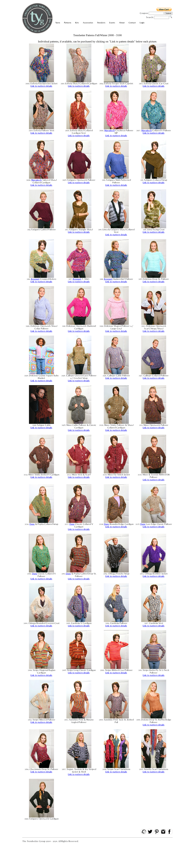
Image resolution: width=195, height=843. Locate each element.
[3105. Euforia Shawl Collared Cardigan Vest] (78, 128)
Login (142, 22)
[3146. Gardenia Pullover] (116, 621)
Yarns (57, 22)
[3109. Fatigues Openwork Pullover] (78, 178)
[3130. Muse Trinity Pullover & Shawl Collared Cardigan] (116, 423)
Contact (132, 22)
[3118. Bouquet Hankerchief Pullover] (116, 277)
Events (112, 22)
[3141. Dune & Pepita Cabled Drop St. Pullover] (78, 571)
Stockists (101, 22)
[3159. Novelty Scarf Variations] (153, 767)
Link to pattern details (41, 86)
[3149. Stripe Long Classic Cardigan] (78, 668)
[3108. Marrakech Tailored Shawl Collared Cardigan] (41, 178)
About (122, 22)
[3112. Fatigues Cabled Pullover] (41, 227)
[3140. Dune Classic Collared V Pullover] (41, 571)
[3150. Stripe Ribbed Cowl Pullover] (116, 668)
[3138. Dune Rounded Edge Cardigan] (116, 522)
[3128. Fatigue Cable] (41, 423)
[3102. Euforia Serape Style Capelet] (116, 81)
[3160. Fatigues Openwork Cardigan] (41, 817)
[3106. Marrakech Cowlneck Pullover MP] (116, 128)
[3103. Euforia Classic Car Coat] (153, 81)
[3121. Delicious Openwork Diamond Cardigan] (78, 324)
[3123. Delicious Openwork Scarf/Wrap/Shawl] (153, 324)
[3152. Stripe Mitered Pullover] (41, 717)
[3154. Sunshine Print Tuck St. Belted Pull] (116, 717)
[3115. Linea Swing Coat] (153, 227)
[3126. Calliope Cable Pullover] (116, 373)
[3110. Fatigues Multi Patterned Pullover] (116, 178)
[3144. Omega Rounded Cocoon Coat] (41, 621)
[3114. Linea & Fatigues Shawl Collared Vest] (116, 227)
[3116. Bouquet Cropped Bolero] (41, 277)
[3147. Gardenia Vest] (153, 621)
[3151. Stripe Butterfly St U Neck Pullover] (153, 668)
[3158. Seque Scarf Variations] (116, 767)
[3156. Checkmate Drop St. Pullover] (41, 767)
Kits (77, 22)
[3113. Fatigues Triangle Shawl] (78, 227)
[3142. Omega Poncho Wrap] (116, 571)
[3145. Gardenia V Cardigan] (78, 621)
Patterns (67, 22)
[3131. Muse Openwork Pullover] (153, 423)
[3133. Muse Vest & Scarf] (78, 472)
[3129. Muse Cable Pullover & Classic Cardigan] (78, 423)
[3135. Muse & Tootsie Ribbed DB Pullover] (153, 472)
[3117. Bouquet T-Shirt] (78, 277)
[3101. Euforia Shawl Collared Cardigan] (78, 81)
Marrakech (109, 130)
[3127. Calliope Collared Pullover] (153, 373)
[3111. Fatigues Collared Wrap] (153, 178)
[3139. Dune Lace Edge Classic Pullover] (153, 522)
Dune (32, 524)
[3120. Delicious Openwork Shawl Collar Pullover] (41, 324)
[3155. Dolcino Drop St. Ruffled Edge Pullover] (153, 717)
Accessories (88, 22)
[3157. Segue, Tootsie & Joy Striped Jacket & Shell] (78, 767)
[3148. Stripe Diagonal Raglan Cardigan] (41, 668)
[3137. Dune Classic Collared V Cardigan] (78, 522)
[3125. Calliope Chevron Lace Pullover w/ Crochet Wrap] (78, 373)
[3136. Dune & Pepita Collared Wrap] (41, 522)
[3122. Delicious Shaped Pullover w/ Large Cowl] (116, 324)
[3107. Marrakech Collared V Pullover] (153, 128)
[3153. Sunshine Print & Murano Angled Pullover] (78, 717)
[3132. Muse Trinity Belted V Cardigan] (41, 472)
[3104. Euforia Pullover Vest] (41, 128)
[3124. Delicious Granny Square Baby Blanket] (41, 373)
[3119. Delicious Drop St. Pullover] (153, 277)
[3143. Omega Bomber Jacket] (153, 571)
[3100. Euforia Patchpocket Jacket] (41, 81)
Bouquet (35, 279)
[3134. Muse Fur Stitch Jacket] (116, 472)
